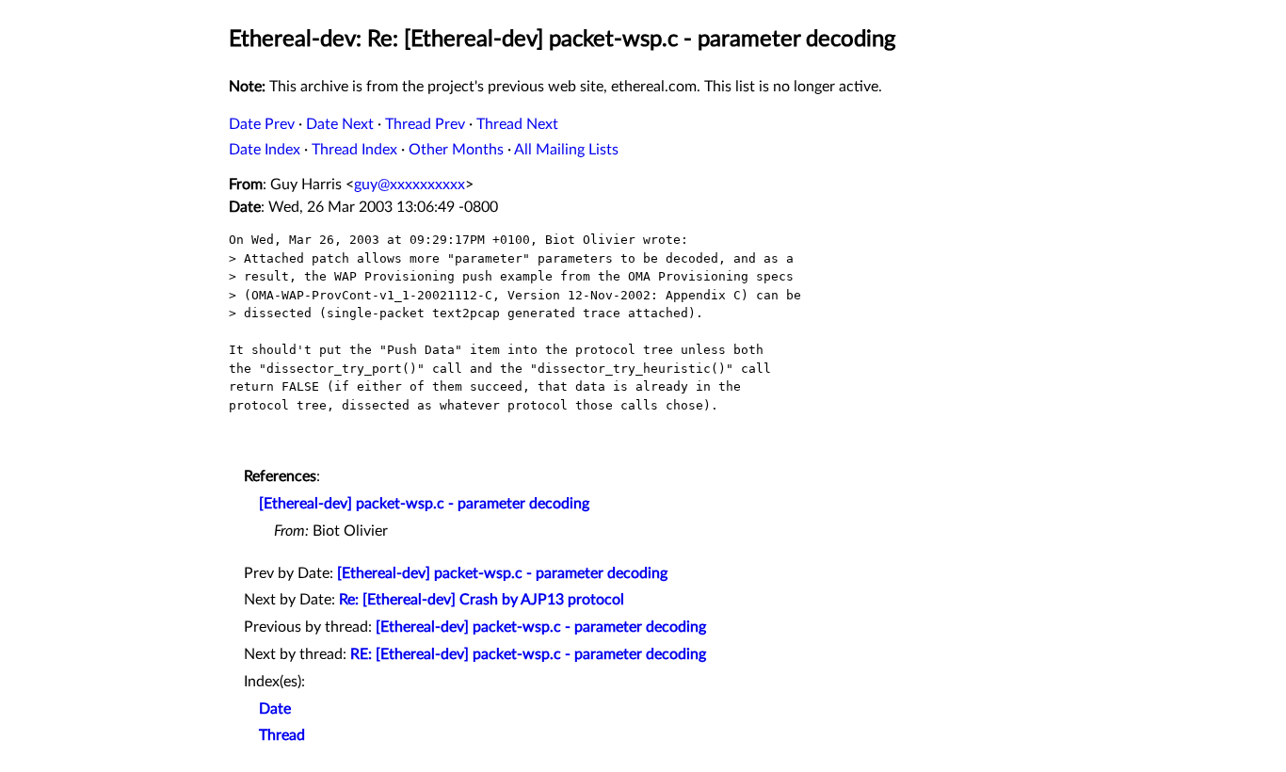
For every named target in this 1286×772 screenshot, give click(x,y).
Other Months (456, 149)
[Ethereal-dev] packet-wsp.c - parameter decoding (424, 503)
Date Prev (262, 124)
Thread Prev (425, 124)
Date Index (264, 149)
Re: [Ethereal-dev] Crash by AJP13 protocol (481, 599)
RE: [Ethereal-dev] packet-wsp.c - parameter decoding (528, 654)
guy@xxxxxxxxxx (409, 184)
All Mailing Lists (566, 149)
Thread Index (354, 149)
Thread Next (517, 124)
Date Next (340, 124)
